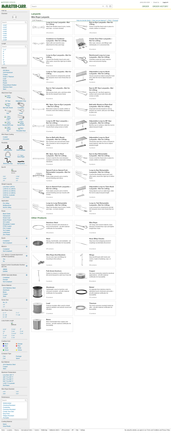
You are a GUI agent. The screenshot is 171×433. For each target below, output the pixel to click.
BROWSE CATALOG (9, 2)
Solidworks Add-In (54, 430)
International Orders (26, 430)
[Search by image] (110, 6)
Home (3, 430)
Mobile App (44, 430)
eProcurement (66, 430)
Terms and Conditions (153, 430)
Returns (16, 430)
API (73, 430)
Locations (9, 430)
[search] (26, 22)
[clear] (103, 6)
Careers (36, 430)
